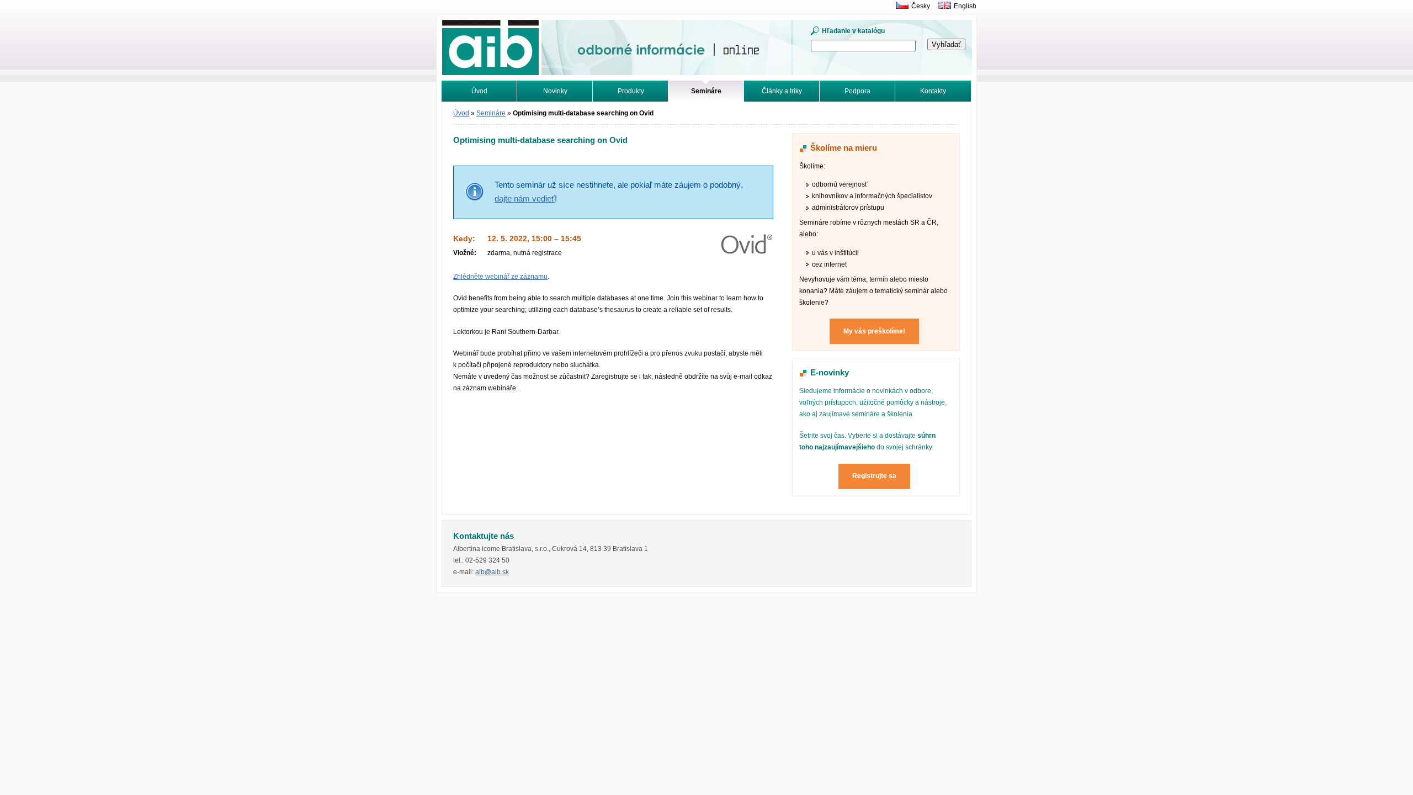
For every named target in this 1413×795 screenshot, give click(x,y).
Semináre (491, 113)
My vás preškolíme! (874, 331)
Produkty (631, 91)
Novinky (555, 91)
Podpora (857, 91)
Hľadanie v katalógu (853, 31)
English (965, 6)
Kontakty (933, 91)
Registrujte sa (874, 476)
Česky (920, 6)
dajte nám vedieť (525, 198)
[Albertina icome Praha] (899, 6)
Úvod (479, 91)
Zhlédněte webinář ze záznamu (500, 276)
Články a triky (782, 91)
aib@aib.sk (492, 572)
